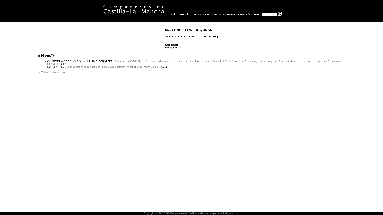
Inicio (173, 14)
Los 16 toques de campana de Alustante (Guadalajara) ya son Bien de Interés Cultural (113, 67)
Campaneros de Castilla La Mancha (189, 213)
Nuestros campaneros (223, 14)
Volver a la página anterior (55, 72)
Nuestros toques (200, 14)
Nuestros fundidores (248, 14)
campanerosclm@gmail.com (224, 213)
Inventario (184, 14)
